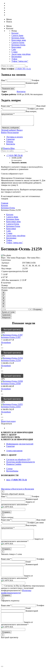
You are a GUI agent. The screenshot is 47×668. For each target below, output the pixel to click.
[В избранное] (2, 347)
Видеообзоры (12, 471)
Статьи (9, 468)
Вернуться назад (8, 421)
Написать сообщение (10, 128)
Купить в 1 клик (8, 312)
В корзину (37, 309)
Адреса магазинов (14, 451)
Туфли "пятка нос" (19, 61)
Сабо (13, 49)
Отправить (6, 512)
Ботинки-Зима (17, 38)
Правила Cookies (13, 464)
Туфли (14, 59)
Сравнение (6, 315)
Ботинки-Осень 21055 (11, 407)
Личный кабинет (9, 130)
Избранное (6, 318)
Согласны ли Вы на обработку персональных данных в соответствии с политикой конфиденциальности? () (23, 589)
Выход (20, 130)
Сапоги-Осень (17, 42)
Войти (4, 132)
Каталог (15, 33)
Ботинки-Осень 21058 (11, 383)
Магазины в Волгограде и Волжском (17, 489)
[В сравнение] (2, 350)
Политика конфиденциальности (20, 462)
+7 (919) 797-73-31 (23, 69)
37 (3, 295)
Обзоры (9, 141)
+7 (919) (14, 155)
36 (3, 293)
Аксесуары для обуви (21, 54)
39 (3, 301)
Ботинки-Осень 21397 (11, 337)
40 (3, 304)
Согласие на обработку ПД (18, 459)
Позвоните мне (8, 89)
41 (3, 306)
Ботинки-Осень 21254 (11, 360)
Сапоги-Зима (17, 35)
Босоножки (16, 56)
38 (3, 298)
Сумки (14, 52)
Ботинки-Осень (18, 45)
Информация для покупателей (19, 444)
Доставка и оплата (14, 137)
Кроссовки (16, 47)
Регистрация (13, 132)
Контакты (21, 91)
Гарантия (10, 139)
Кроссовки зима (18, 40)
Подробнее (6, 342)
